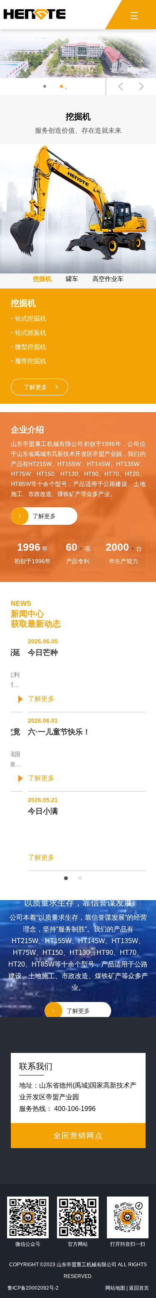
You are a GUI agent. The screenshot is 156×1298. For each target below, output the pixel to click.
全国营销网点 (78, 1135)
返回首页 (139, 1288)
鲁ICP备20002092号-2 (33, 1288)
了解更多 (42, 387)
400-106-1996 (75, 1108)
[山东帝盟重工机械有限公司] (34, 14)
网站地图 (115, 1288)
